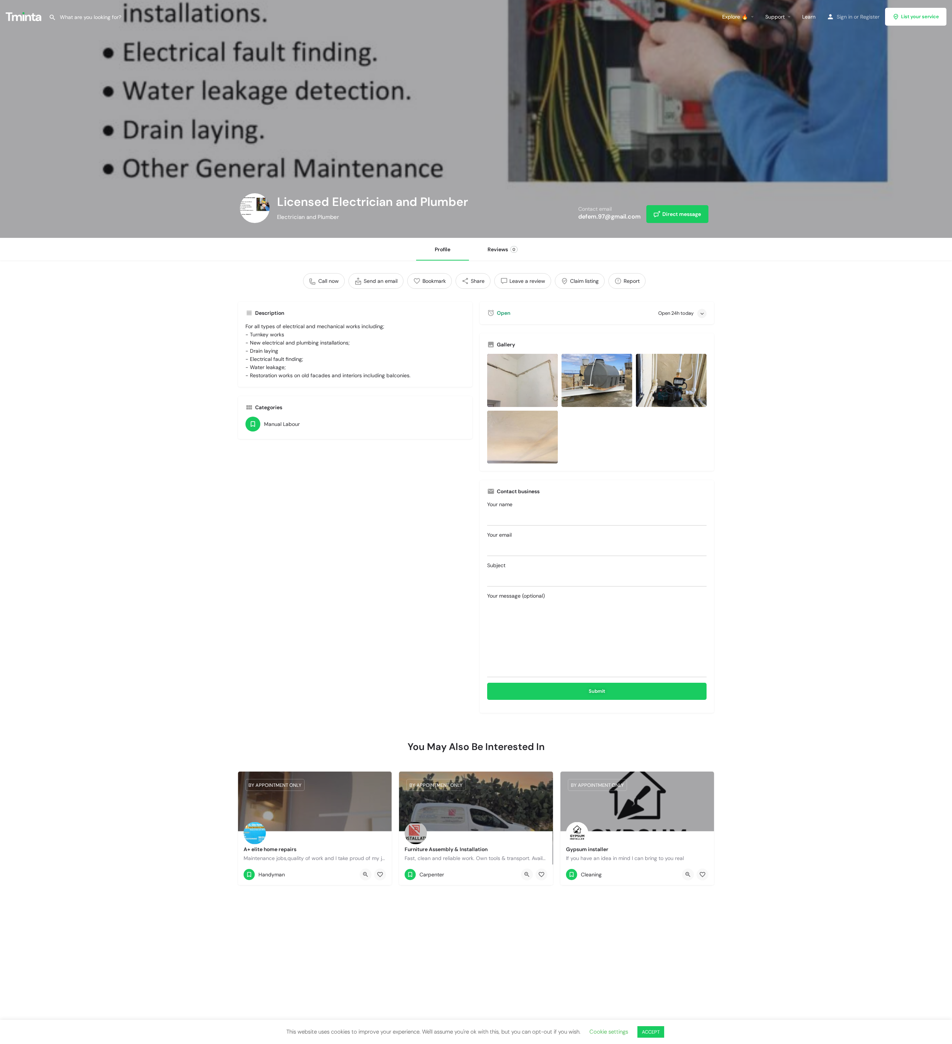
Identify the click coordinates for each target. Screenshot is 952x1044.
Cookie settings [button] (608, 1031)
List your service (920, 16)
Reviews (501, 249)
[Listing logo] (255, 208)
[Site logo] (24, 16)
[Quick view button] (366, 874)
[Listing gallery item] (522, 380)
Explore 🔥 (735, 16)
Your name (499, 504)
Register (869, 16)
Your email (499, 534)
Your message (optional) (516, 595)
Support (775, 16)
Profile (442, 249)
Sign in (844, 16)
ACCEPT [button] (651, 1032)
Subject (496, 565)
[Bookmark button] (380, 874)
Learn (809, 16)
